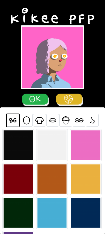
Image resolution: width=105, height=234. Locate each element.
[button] (13, 120)
